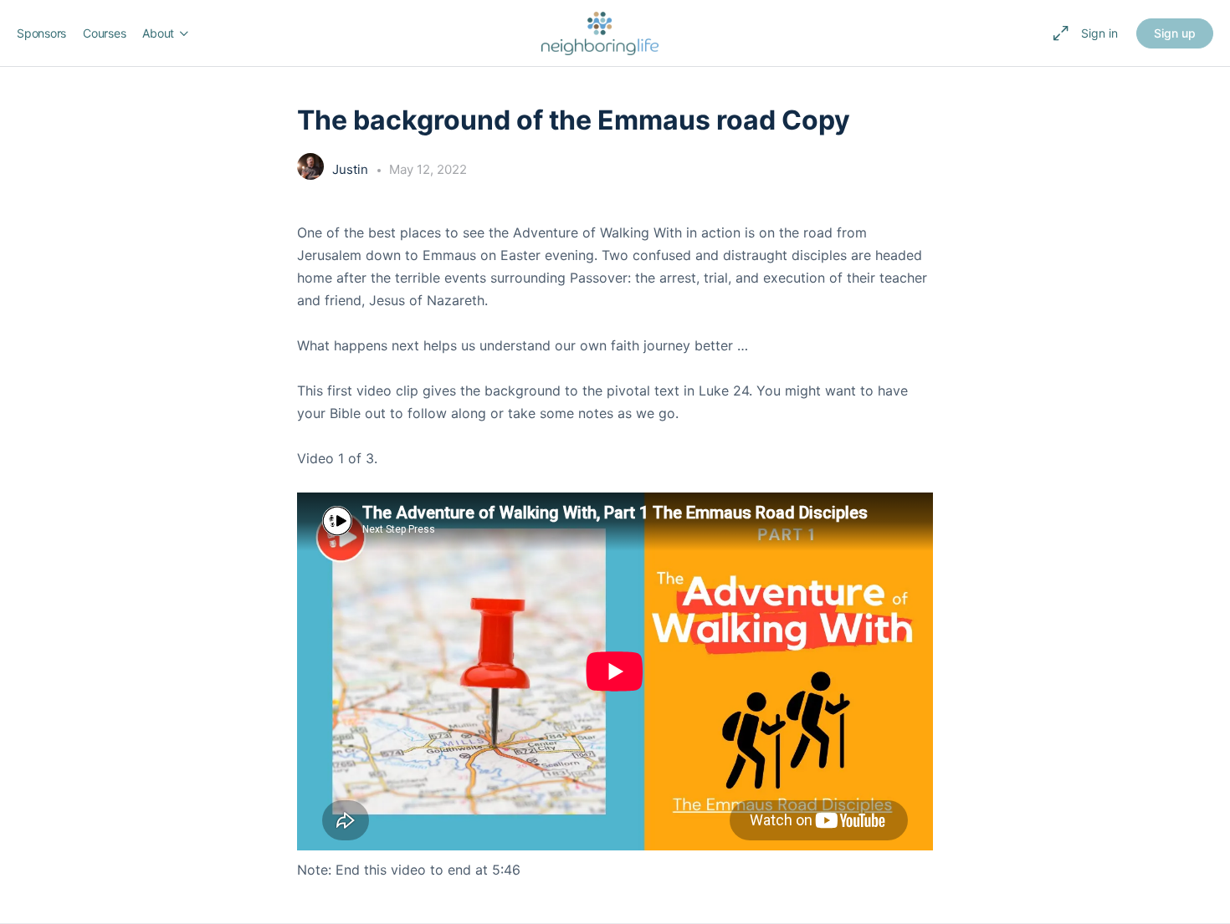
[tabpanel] (615, 551)
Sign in (1099, 33)
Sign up (1175, 33)
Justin (352, 169)
